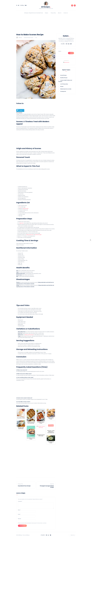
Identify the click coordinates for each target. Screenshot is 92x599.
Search (59, 51)
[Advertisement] (46, 24)
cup (20, 207)
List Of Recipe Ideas (64, 84)
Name (19, 509)
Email (19, 514)
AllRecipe (20, 37)
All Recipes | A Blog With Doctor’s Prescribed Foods (33, 12)
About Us (59, 12)
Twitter (20, 110)
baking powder (25, 208)
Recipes (46, 12)
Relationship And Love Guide (65, 88)
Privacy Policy (53, 12)
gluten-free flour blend (29, 334)
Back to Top (73, 535)
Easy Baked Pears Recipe (24, 486)
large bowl (21, 223)
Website (19, 518)
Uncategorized (63, 91)
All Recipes (46, 7)
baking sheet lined (29, 234)
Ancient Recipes (63, 75)
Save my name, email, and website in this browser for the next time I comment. (32, 523)
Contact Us (66, 12)
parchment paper (38, 234)
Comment (20, 501)
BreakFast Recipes (27, 37)
